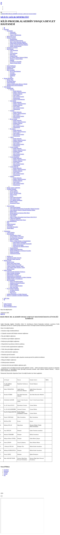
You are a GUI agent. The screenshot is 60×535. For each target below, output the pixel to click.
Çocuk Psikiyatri (14, 166)
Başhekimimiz (13, 39)
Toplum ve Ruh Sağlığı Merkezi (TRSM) (17, 84)
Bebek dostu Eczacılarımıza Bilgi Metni (20, 213)
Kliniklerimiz (10, 88)
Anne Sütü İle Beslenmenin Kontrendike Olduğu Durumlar (24, 208)
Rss (5, 475)
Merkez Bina (10, 79)
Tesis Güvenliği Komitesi (16, 285)
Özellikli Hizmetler (11, 189)
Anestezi (12, 110)
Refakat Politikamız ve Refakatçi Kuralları (20, 250)
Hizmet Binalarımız (8, 78)
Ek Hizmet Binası (11, 81)
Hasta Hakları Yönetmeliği (19, 242)
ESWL (11, 196)
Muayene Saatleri (14, 239)
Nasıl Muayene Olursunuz (16, 238)
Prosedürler (13, 74)
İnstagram (6, 471)
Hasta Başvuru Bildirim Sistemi (21, 246)
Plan (11, 77)
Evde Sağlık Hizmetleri (15, 197)
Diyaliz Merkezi (14, 192)
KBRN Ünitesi (13, 201)
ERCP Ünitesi (13, 194)
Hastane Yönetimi (11, 37)
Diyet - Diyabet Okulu (15, 193)
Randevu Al (10, 256)
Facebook (6, 469)
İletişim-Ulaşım (7, 260)
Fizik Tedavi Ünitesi (15, 199)
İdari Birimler (10, 49)
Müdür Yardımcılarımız (15, 46)
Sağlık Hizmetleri (11, 224)
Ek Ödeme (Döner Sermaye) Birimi (19, 57)
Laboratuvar (10, 225)
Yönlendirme (7, 231)
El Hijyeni (12, 291)
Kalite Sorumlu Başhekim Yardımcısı (16, 271)
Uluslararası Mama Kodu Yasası (18, 220)
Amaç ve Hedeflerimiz (15, 35)
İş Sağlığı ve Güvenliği (15, 61)
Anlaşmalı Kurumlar (15, 253)
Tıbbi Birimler (7, 86)
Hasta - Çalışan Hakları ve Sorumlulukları (20, 241)
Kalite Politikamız (11, 65)
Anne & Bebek (10, 206)
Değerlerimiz (13, 33)
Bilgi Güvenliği (11, 70)
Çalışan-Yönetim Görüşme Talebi (15, 266)
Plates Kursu (13, 292)
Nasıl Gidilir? (16, 106)
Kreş (8, 222)
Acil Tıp (12, 89)
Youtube (6, 472)
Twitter (5, 474)
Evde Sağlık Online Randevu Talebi (16, 267)
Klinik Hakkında (17, 91)
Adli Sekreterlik (14, 50)
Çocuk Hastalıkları (14, 157)
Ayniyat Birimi (13, 53)
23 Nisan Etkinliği (14, 290)
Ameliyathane (10, 228)
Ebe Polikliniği (13, 214)
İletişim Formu (10, 262)
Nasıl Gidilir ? (16, 95)
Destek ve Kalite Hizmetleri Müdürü (19, 44)
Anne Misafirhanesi (12, 221)
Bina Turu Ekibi (14, 287)
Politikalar (12, 75)
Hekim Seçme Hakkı (18, 245)
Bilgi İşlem (12, 54)
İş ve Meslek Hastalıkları (16, 200)
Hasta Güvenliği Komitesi (16, 281)
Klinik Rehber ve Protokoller (14, 276)
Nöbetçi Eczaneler (14, 252)
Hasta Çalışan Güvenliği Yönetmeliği (22, 243)
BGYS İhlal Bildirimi (15, 71)
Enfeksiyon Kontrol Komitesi (17, 283)
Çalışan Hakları (11, 232)
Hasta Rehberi (10, 234)
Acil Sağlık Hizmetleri (12, 227)
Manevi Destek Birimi (15, 63)
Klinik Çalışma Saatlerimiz (13, 187)
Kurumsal (6, 29)
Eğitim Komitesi (14, 284)
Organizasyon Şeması (12, 47)
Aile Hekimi (13, 100)
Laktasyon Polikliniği (15, 218)
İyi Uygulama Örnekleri (13, 288)
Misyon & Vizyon (11, 36)
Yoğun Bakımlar (11, 82)
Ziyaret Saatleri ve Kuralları (17, 236)
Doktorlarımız (16, 98)
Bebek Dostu (13, 211)
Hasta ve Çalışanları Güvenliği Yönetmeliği (17, 295)
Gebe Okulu (13, 215)
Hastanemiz (10, 30)
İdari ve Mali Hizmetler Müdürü (18, 42)
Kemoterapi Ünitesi (15, 203)
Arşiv (11, 51)
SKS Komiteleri (11, 280)
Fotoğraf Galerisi (11, 67)
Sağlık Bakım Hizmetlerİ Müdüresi (18, 43)
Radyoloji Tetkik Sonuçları (13, 259)
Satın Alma (6, 298)
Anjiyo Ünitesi (13, 190)
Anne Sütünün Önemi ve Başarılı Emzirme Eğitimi (22, 210)
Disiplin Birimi (13, 56)
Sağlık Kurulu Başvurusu (16, 249)
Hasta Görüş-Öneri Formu (13, 263)
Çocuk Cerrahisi (14, 147)
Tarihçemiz (12, 32)
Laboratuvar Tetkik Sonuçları (14, 257)
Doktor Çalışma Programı (19, 92)
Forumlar (12, 72)
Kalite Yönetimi (8, 270)
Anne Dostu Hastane (15, 207)
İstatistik (12, 60)
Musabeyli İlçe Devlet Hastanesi (15, 85)
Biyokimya (12, 129)
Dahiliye (12, 176)
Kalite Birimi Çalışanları (13, 274)
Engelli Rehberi (14, 248)
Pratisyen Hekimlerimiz (19, 99)
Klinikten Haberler (17, 93)
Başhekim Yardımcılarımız (16, 40)
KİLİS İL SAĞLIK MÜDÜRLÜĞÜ (15, 17)
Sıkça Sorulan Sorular (18, 96)
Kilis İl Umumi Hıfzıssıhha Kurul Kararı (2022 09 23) (23, 217)
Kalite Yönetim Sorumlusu (13, 273)
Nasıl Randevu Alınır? (15, 235)
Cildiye (12, 137)
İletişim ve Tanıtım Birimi (16, 58)
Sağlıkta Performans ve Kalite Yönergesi (17, 294)
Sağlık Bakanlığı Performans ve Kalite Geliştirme (19, 277)
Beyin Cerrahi (13, 119)
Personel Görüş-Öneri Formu (14, 264)
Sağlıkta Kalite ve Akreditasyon (14, 278)
